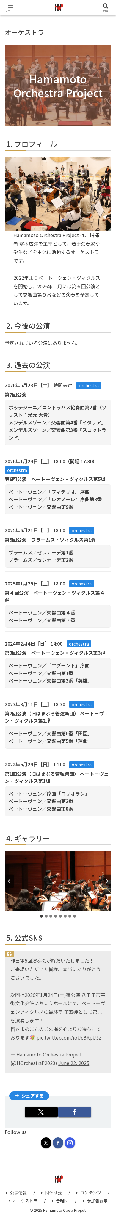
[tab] (41, 916)
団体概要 (53, 1193)
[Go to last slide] (9, 881)
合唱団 (62, 1200)
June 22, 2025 (73, 1062)
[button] (104, 934)
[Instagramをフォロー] (70, 1142)
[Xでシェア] (41, 1112)
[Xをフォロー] (46, 1142)
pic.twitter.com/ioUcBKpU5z (69, 1037)
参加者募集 (97, 1200)
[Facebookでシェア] (74, 1112)
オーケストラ (24, 1200)
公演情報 (18, 1193)
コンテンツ (90, 1193)
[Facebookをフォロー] (58, 1142)
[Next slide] (106, 881)
